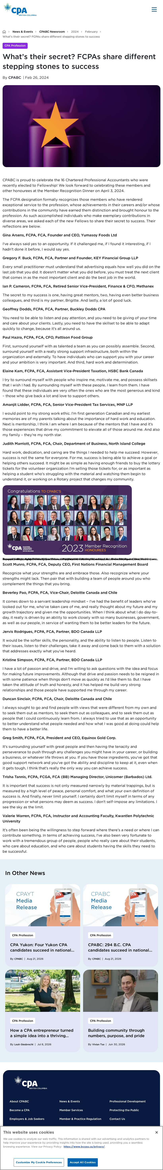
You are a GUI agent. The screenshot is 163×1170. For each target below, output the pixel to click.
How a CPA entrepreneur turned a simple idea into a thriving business (41, 1035)
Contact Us (117, 1118)
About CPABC (19, 1101)
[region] (81, 1148)
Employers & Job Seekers (27, 1118)
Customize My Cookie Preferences (39, 1162)
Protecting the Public (124, 1110)
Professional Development (128, 1101)
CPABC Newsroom (52, 31)
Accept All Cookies (82, 1162)
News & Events (23, 31)
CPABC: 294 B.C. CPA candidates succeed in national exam (118, 950)
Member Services (71, 1110)
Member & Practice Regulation (80, 1118)
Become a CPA (20, 1110)
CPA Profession (15, 45)
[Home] (31, 1082)
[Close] (156, 1132)
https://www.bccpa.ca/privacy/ (84, 1146)
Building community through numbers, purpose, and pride (116, 1033)
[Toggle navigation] (154, 9)
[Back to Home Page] (20, 9)
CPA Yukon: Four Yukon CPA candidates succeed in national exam (40, 950)
